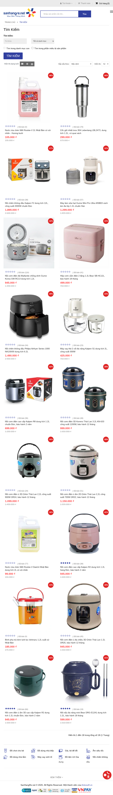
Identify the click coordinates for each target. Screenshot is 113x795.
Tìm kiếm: (8, 36)
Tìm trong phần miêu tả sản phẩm (50, 48)
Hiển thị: (97, 64)
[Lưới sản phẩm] (22, 63)
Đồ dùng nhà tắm (18, 757)
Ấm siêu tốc (98, 750)
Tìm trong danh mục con (17, 48)
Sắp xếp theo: (63, 64)
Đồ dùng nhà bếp (46, 750)
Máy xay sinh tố (45, 757)
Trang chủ (10, 22)
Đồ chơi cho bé (17, 750)
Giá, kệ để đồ (71, 750)
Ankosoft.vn (87, 785)
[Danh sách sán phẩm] (27, 63)
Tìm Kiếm (23, 22)
